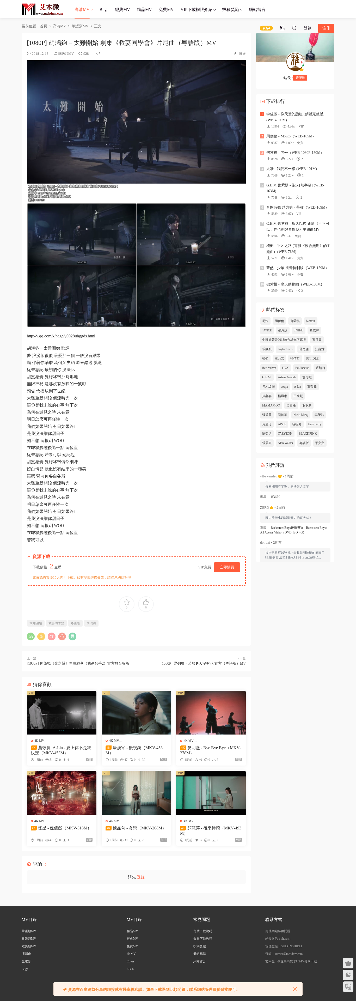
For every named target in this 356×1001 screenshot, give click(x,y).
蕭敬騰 (312, 387)
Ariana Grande (287, 377)
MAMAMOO (271, 405)
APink (282, 424)
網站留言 (257, 9)
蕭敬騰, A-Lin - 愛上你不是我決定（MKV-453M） (61, 750)
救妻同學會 (56, 623)
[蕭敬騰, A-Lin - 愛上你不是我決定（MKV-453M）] (61, 713)
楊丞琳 (282, 396)
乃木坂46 (268, 387)
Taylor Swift (285, 349)
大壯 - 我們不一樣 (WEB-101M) (291, 169)
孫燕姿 (267, 396)
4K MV (39, 741)
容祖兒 (297, 424)
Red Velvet (269, 368)
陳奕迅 (267, 433)
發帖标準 (199, 954)
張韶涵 (320, 368)
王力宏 (279, 358)
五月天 (317, 340)
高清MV (82, 9)
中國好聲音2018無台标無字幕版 (284, 340)
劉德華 (282, 415)
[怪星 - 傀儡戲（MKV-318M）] (61, 793)
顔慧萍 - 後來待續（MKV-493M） (210, 830)
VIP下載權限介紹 (196, 9)
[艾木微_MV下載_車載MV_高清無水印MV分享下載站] (42, 9)
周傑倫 (279, 321)
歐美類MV (29, 946)
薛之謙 (304, 349)
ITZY (285, 368)
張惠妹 (282, 330)
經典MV (122, 9)
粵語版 (75, 623)
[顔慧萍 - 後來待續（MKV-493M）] (211, 793)
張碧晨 (267, 415)
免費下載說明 (202, 931)
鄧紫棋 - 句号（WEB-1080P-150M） (295, 153)
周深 (265, 321)
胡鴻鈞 (91, 623)
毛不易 (306, 405)
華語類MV (66, 54)
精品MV (144, 9)
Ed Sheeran (302, 368)
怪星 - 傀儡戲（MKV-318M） (61, 828)
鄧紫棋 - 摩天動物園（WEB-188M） (295, 284)
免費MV (166, 9)
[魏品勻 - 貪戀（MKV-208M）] (136, 793)
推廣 (242, 54)
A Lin (297, 387)
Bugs (104, 9)
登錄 (141, 877)
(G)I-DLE (312, 358)
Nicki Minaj (300, 415)
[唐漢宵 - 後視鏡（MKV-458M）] (136, 713)
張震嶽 (267, 443)
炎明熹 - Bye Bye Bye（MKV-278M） (210, 750)
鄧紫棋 (295, 321)
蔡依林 (314, 330)
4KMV (131, 954)
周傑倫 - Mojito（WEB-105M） (291, 136)
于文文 (319, 443)
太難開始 (35, 623)
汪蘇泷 (319, 349)
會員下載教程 (202, 939)
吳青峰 (291, 405)
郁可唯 (307, 377)
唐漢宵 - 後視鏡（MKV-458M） (134, 750)
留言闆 (275, 496)
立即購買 (227, 567)
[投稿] (282, 27)
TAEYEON (285, 433)
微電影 (26, 961)
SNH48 (298, 330)
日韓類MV (29, 939)
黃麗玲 (267, 424)
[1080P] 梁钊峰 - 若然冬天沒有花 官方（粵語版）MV (203, 663)
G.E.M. (267, 377)
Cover (130, 961)
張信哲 (295, 358)
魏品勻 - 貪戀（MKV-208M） (136, 828)
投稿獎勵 (230, 9)
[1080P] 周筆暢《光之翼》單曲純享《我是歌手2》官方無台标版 (78, 663)
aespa (284, 387)
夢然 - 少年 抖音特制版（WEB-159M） (297, 268)
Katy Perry (314, 424)
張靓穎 (267, 349)
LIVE (130, 969)
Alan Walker (285, 443)
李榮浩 (319, 415)
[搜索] (294, 27)
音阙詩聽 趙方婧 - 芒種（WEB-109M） (297, 207)
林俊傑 (310, 321)
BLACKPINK (308, 433)
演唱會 (26, 954)
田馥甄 (298, 396)
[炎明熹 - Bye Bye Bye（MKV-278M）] (211, 713)
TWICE (267, 330)
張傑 (265, 358)
